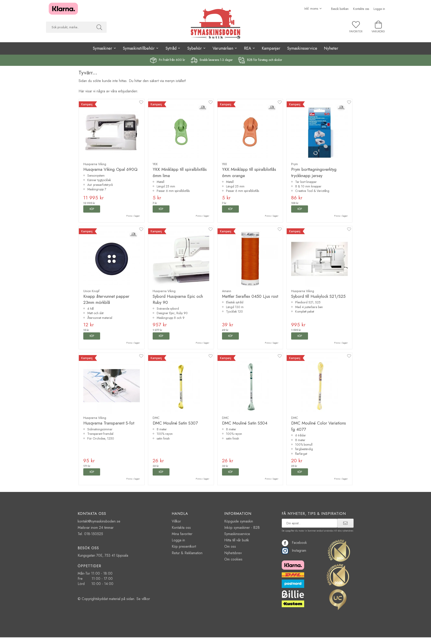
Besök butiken (340, 9)
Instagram (299, 550)
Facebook (299, 542)
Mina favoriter (182, 533)
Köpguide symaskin (238, 521)
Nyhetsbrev (233, 553)
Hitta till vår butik (236, 540)
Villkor (176, 521)
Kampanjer (271, 48)
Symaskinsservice (302, 48)
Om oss (230, 546)
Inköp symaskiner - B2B (242, 527)
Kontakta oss (361, 9)
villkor (146, 598)
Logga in (379, 9)
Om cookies (233, 559)
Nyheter (331, 48)
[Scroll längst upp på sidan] (346, 632)
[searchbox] (69, 27)
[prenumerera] (345, 523)
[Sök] (99, 27)
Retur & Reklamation (187, 553)
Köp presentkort (184, 546)
